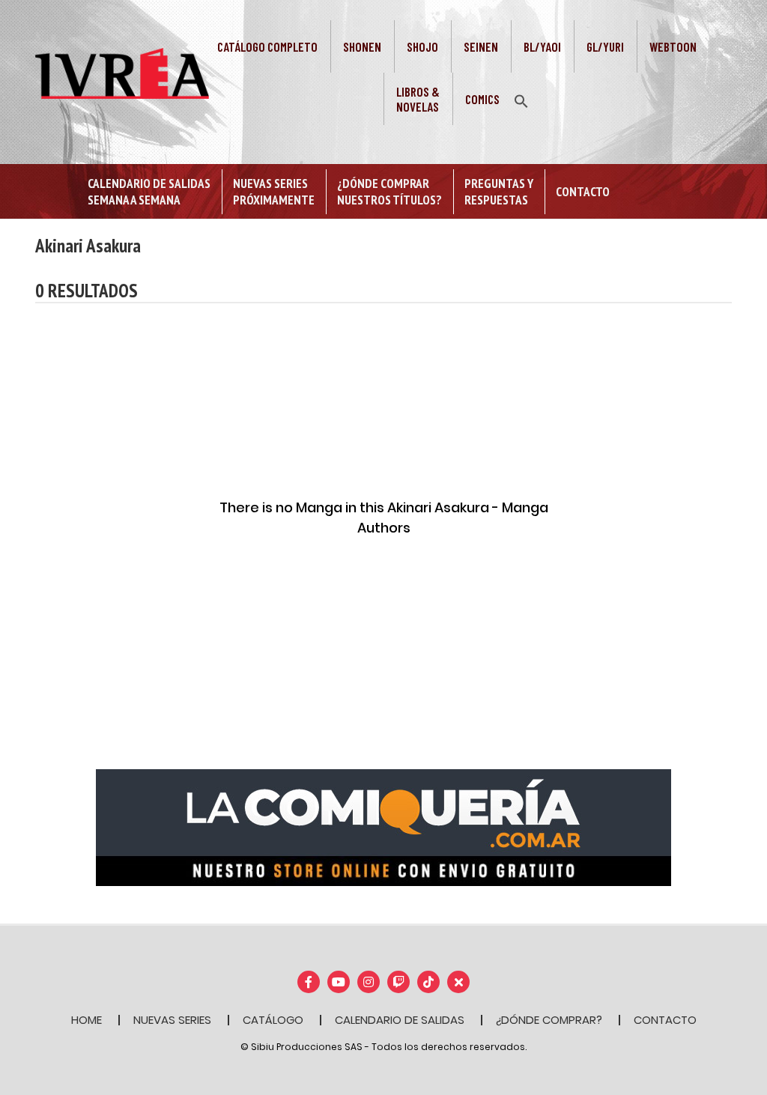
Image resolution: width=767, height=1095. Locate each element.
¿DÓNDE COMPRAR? (549, 1020)
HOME (86, 1020)
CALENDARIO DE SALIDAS (399, 1020)
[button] (521, 100)
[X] (458, 982)
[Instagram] (368, 982)
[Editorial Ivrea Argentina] (122, 72)
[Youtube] (338, 982)
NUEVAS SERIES (172, 1020)
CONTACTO (665, 1020)
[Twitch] (398, 982)
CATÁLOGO (273, 1020)
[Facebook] (308, 982)
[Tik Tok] (428, 982)
